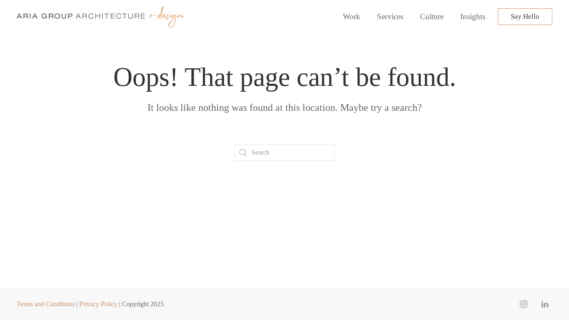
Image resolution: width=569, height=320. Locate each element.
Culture (432, 16)
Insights (472, 16)
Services (390, 16)
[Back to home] (102, 16)
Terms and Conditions (46, 304)
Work (351, 16)
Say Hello (525, 16)
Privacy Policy (98, 304)
